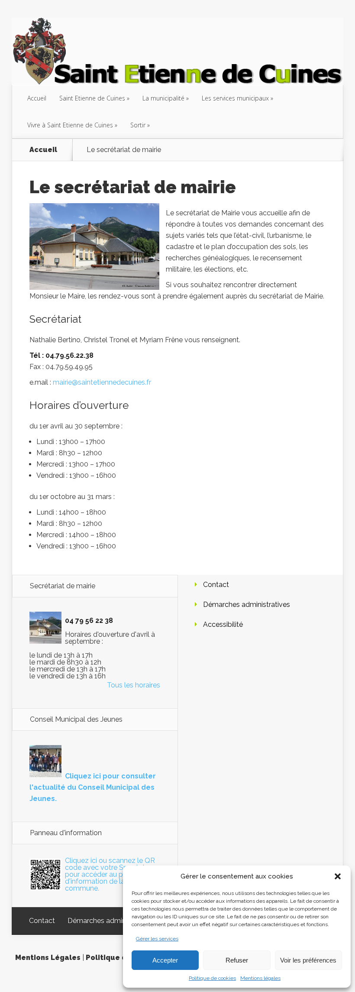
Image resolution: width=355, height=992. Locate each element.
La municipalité (163, 98)
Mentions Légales (48, 957)
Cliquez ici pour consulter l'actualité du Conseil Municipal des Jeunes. (92, 787)
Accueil (36, 98)
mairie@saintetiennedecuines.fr (102, 382)
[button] (337, 876)
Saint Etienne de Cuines (92, 98)
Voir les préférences (308, 960)
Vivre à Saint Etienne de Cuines (70, 125)
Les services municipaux (235, 98)
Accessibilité (223, 624)
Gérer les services (157, 939)
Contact (216, 584)
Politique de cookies (212, 978)
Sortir (137, 125)
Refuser (237, 960)
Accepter (165, 960)
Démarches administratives (246, 604)
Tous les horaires (133, 685)
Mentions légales (260, 978)
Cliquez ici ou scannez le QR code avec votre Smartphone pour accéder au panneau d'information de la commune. (112, 874)
